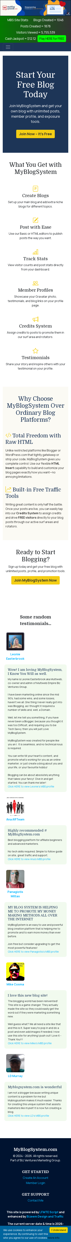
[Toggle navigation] (8, 47)
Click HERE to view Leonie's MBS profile (31, 786)
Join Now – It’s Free (35, 133)
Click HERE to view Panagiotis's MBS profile (33, 951)
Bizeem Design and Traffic (45, 1216)
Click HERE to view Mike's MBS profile (30, 1043)
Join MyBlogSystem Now (35, 580)
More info (54, 1237)
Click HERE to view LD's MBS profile (28, 1115)
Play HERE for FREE (51, 38)
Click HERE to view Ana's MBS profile (29, 859)
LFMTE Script (49, 1212)
